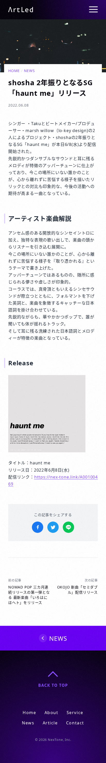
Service (75, 712)
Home (14, 70)
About (51, 712)
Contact (75, 723)
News (29, 70)
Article (50, 723)
